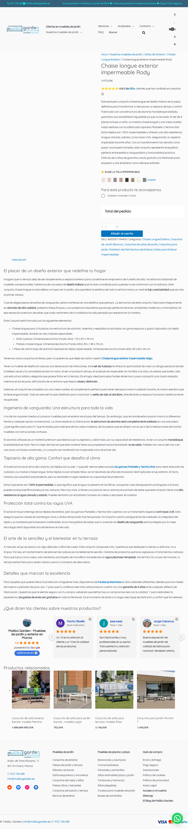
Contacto (145, 26)
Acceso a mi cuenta (155, 790)
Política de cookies (154, 775)
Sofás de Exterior (154, 54)
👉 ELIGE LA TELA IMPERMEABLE (120, 172)
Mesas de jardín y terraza (68, 765)
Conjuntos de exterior (65, 760)
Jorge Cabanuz (163, 621)
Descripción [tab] (19, 259)
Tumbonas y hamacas (111, 780)
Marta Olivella (76, 621)
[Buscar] (143, 32)
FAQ (101, 32)
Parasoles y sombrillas (111, 770)
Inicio (104, 54)
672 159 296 (16, 3)
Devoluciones (151, 770)
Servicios (103, 26)
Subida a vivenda (122, 195)
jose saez (116, 621)
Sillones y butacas (63, 770)
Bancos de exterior (64, 795)
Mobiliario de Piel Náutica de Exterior (131, 249)
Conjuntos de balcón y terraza (70, 790)
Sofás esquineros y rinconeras (70, 775)
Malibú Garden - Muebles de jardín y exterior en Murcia (27, 634)
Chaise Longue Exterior (155, 239)
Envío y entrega (152, 760)
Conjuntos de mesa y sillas (68, 780)
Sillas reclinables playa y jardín (116, 775)
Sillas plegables (107, 785)
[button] (177, 818)
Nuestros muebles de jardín (62, 32)
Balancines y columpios (112, 760)
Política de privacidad (156, 780)
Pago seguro (150, 765)
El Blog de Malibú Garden (158, 800)
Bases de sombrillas (110, 795)
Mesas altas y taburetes (67, 785)
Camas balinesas (108, 765)
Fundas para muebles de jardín (116, 790)
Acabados (124, 26)
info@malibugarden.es (38, 3)
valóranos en (25, 652)
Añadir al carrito (122, 233)
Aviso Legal (150, 785)
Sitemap (148, 795)
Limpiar (151, 179)
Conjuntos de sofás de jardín (141, 244)
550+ (132, 88)
